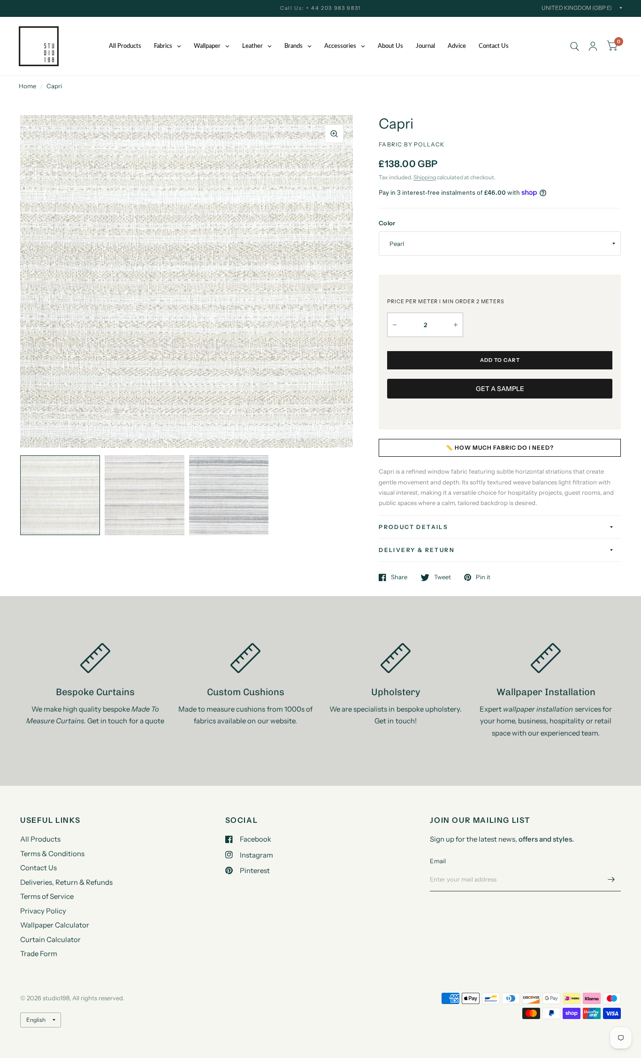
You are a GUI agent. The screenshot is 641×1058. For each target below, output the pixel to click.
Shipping (424, 177)
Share (399, 577)
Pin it (483, 577)
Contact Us (38, 867)
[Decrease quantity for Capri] (395, 325)
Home (27, 86)
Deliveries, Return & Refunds (66, 882)
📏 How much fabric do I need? (500, 447)
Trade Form (38, 953)
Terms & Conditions (52, 853)
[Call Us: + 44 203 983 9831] (320, 8)
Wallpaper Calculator (54, 924)
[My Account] (593, 46)
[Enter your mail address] (611, 879)
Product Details (413, 526)
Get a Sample (500, 388)
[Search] (574, 46)
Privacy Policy (43, 910)
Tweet (442, 577)
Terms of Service (47, 896)
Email (438, 861)
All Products (40, 839)
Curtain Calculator (50, 939)
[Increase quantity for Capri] (456, 325)
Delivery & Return (417, 549)
